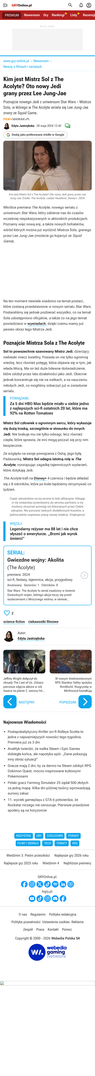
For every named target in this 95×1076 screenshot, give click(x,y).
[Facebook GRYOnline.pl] (24, 884)
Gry (45, 15)
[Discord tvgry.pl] (55, 898)
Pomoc (67, 929)
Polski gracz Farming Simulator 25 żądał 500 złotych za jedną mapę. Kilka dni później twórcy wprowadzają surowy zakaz (49, 788)
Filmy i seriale (28, 843)
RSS (74, 843)
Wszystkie (23, 836)
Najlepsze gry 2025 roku (21, 863)
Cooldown (55, 836)
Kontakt (53, 929)
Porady (73, 836)
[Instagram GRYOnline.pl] (32, 884)
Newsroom (32, 15)
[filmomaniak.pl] (16, 119)
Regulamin (38, 914)
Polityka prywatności (26, 922)
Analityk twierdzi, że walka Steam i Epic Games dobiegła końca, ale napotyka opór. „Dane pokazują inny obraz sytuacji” (47, 754)
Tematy (61, 843)
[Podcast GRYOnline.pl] (55, 884)
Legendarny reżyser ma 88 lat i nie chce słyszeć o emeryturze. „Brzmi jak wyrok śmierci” (44, 534)
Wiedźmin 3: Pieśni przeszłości (28, 855)
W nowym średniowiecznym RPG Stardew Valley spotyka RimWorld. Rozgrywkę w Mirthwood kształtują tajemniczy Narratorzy (71, 679)
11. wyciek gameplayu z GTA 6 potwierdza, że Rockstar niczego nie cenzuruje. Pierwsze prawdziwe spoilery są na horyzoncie (48, 805)
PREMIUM (12, 15)
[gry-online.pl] (22, 5)
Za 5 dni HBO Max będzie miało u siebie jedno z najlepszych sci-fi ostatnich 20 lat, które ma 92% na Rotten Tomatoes (49, 408)
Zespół (28, 929)
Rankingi (58, 15)
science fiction (14, 622)
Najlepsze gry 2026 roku (71, 855)
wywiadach (36, 323)
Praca (40, 929)
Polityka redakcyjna (62, 914)
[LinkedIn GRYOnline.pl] (63, 884)
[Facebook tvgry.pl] (63, 898)
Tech (47, 843)
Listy (73, 15)
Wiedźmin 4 (50, 863)
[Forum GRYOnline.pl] (70, 884)
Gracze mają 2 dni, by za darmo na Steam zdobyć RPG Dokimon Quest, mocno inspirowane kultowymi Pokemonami (49, 771)
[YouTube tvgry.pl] (32, 898)
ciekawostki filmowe (43, 622)
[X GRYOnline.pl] (39, 884)
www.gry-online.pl (16, 61)
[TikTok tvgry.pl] (39, 898)
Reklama (77, 922)
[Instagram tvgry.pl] (47, 898)
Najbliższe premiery (77, 863)
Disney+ (40, 478)
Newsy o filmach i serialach (22, 67)
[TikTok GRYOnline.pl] (47, 884)
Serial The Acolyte (47, 575)
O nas (23, 914)
